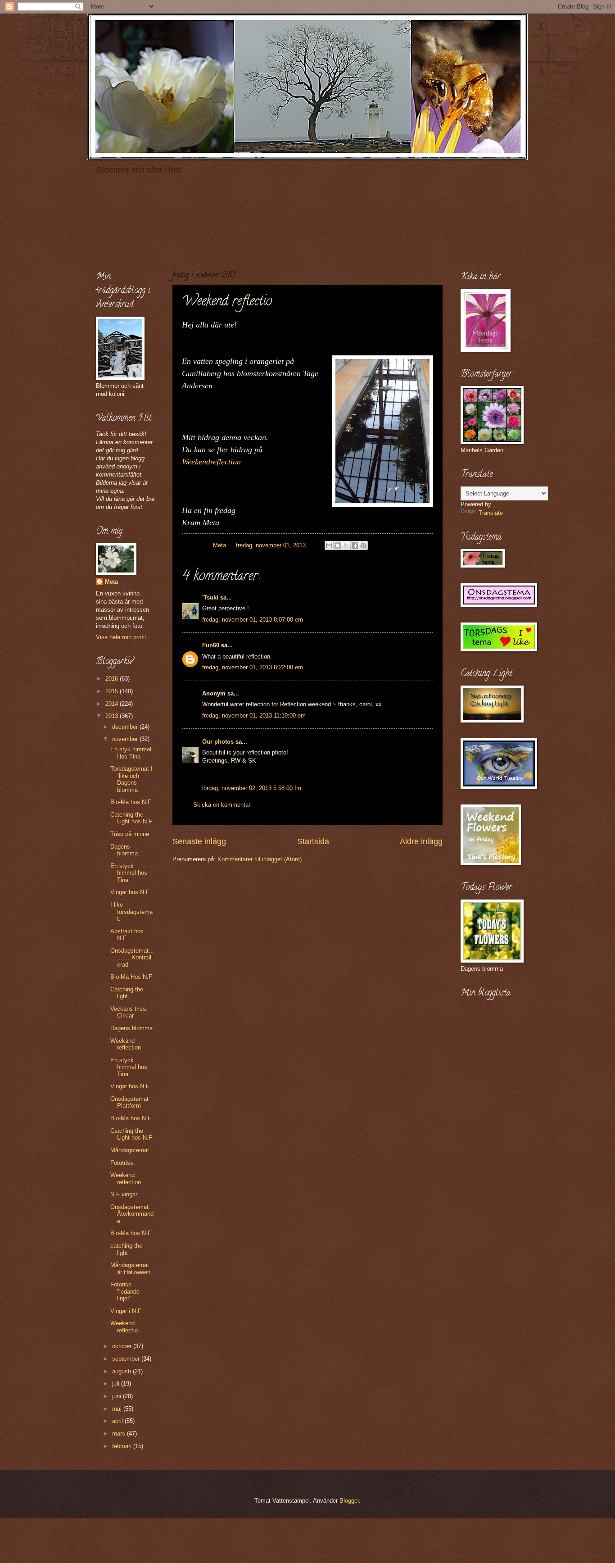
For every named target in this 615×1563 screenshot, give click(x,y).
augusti (122, 1371)
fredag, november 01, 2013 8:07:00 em (252, 619)
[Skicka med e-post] (329, 545)
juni (117, 1396)
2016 (112, 678)
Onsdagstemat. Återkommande (132, 1214)
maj (117, 1408)
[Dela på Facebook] (354, 545)
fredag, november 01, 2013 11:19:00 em (254, 715)
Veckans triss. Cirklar (129, 1012)
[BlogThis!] (337, 545)
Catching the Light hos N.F (131, 818)
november (126, 739)
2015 (112, 691)
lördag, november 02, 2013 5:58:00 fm (251, 788)
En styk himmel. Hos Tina (131, 752)
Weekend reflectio (124, 1326)
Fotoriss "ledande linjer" (125, 1291)
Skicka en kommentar (221, 804)
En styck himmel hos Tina (128, 1067)
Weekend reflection (125, 1178)
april (118, 1421)
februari (122, 1446)
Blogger (349, 1500)
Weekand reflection (125, 1044)
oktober (122, 1346)
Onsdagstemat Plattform (129, 1102)
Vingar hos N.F (129, 892)
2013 (112, 716)
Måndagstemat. (130, 1150)
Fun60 (210, 645)
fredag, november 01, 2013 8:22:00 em (252, 667)
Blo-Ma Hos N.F (131, 976)
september (126, 1358)
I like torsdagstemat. (131, 911)
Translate (491, 512)
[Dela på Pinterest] (363, 545)
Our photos (218, 741)
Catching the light (126, 993)
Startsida (313, 841)
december (126, 726)
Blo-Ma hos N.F (130, 802)
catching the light (126, 1249)
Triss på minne (129, 834)
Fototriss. (122, 1162)
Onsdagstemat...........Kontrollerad (132, 957)
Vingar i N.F (125, 1311)
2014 (112, 703)
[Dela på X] (346, 545)
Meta (111, 581)
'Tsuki (210, 597)
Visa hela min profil (121, 637)
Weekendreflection (211, 461)
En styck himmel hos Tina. (128, 873)
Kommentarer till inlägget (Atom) (259, 859)
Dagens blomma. (125, 850)
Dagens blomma (131, 1028)
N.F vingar (123, 1194)
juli (116, 1383)
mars (119, 1433)
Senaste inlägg (199, 841)
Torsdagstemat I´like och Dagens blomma (131, 779)
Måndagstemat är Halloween (130, 1268)
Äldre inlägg (421, 841)
